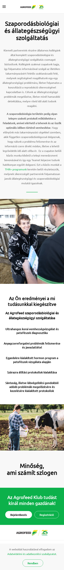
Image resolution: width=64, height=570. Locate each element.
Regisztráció (47, 514)
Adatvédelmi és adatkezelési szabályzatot (31, 553)
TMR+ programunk (16, 169)
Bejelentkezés (18, 514)
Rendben (33, 563)
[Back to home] (32, 6)
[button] (4, 6)
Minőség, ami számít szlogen (32, 469)
